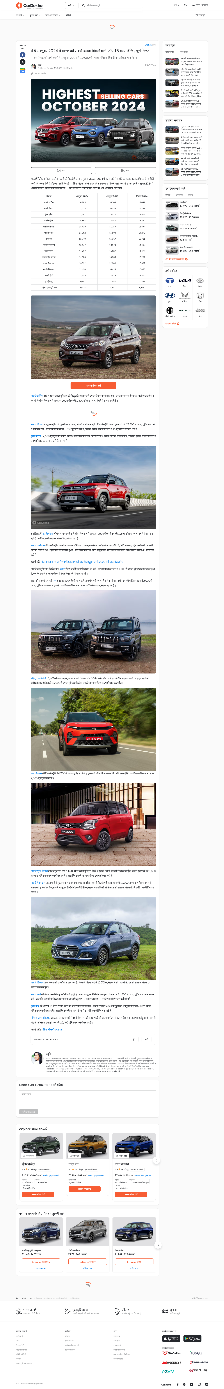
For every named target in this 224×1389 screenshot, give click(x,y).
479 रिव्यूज (32, 1169)
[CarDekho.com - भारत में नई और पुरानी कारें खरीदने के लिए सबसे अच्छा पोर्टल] (29, 5)
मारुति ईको (36, 994)
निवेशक (18, 1359)
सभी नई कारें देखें (178, 259)
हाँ (133, 1039)
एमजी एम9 (183, 202)
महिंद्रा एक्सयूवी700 (40, 1017)
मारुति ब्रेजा (47, 533)
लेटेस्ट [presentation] (167, 195)
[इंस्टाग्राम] (199, 1385)
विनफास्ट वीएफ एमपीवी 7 (189, 236)
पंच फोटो (76, 1156)
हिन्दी (175, 5)
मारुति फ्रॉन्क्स (38, 545)
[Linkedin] (206, 1385)
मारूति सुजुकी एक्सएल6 (31, 1250)
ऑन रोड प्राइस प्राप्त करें (51, 1175)
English (148, 44)
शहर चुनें (202, 15)
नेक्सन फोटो (123, 1156)
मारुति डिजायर (38, 982)
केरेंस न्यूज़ (134, 1268)
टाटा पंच (73, 1164)
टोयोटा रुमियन (74, 1250)
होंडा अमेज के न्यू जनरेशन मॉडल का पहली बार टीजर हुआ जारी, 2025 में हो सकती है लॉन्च (82, 561)
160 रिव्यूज (79, 1169)
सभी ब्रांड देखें (170, 323)
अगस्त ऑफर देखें (93, 385)
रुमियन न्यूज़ (87, 1268)
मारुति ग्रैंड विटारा (39, 871)
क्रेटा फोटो (30, 1156)
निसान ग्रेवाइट (185, 224)
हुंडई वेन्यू (35, 1006)
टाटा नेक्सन (36, 773)
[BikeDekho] (171, 1353)
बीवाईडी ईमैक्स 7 (186, 213)
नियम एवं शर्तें (20, 1345)
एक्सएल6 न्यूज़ (41, 1268)
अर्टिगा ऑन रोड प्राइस (51, 1029)
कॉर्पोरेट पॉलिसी (21, 1354)
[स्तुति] (33, 66)
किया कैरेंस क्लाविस (187, 247)
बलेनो (62, 569)
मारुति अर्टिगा (37, 395)
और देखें (117, 1071)
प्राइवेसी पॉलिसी (21, 1350)
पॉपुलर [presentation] (190, 195)
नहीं (146, 1039)
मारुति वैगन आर (38, 882)
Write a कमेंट (40, 73)
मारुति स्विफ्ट (37, 424)
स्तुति (39, 65)
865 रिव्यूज (125, 1169)
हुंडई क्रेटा (36, 436)
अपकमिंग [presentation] (179, 195)
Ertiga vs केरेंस (134, 1261)
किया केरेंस (119, 1250)
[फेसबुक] (177, 1385)
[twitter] (184, 1385)
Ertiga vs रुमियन (88, 1261)
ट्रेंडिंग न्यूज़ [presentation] (169, 52)
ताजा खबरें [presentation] (184, 52)
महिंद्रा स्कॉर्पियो (38, 678)
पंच (54, 580)
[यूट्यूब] (191, 1385)
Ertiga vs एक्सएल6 (41, 1261)
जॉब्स (17, 1341)
